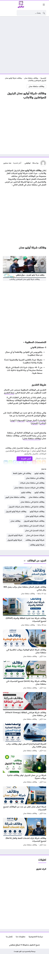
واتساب (42, 420)
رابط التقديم (9, 392)
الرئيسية (43, 78)
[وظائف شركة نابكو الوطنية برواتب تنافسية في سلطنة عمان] (24, 643)
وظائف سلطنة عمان (31, 78)
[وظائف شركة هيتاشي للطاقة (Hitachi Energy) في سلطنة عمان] (24, 706)
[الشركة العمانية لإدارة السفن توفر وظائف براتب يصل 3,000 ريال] (24, 738)
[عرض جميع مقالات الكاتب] (43, 163)
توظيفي (28, 163)
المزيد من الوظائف (36, 560)
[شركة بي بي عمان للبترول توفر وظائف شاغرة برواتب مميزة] (24, 769)
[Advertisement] (24, 43)
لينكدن (42, 423)
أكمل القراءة (26, 458)
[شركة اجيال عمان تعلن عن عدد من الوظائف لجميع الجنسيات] (24, 800)
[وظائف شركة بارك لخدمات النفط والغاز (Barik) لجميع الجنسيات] (24, 832)
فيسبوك (20, 420)
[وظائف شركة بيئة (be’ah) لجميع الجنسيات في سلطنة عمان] (24, 675)
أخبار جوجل (32, 420)
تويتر (13, 420)
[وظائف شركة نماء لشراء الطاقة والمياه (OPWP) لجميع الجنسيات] (24, 612)
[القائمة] (43, 4)
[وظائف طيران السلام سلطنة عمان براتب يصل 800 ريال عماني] (24, 581)
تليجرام (35, 423)
